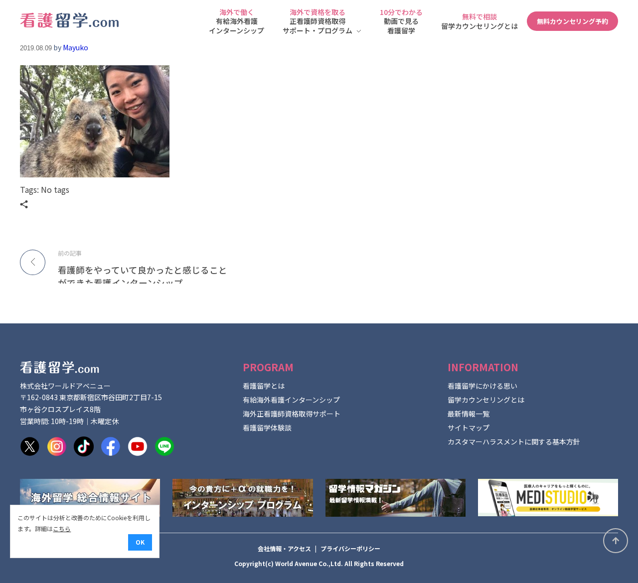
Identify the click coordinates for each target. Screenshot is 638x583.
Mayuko (75, 47)
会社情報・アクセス (284, 548)
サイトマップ (468, 428)
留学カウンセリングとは (486, 400)
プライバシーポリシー (350, 548)
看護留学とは (264, 386)
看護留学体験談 (267, 428)
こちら (62, 528)
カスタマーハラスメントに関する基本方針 (514, 441)
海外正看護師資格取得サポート (291, 414)
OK (140, 542)
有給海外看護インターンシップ (291, 400)
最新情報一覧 (468, 414)
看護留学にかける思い (482, 386)
